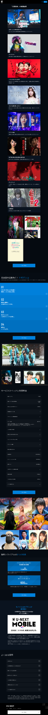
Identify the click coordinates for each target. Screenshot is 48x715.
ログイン (45, 1)
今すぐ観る (24, 265)
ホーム (7, 708)
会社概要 (10, 708)
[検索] (42, 2)
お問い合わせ (19, 708)
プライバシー (14, 708)
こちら (25, 425)
